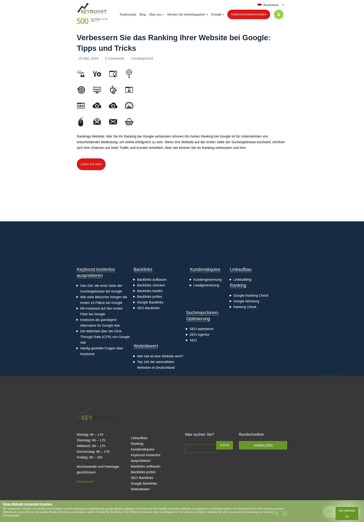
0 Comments (115, 58)
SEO (193, 340)
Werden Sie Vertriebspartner (186, 14)
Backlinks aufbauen (152, 279)
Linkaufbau (241, 269)
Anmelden (263, 445)
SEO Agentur (199, 334)
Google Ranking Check (250, 295)
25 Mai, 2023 (89, 58)
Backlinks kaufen (150, 291)
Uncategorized (142, 58)
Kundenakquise (205, 269)
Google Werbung (246, 301)
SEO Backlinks (148, 308)
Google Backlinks (150, 302)
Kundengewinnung (207, 279)
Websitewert (146, 346)
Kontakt (216, 14)
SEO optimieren (202, 329)
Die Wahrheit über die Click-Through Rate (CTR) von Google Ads (105, 336)
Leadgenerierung (206, 285)
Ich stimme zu (347, 513)
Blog (143, 14)
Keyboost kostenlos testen (248, 14)
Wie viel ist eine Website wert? (160, 356)
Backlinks (143, 269)
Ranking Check (245, 307)
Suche (224, 445)
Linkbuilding (242, 279)
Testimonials (127, 14)
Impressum (85, 481)
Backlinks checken (151, 285)
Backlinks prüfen (149, 297)
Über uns (155, 14)
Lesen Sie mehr (91, 164)
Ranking (238, 285)
